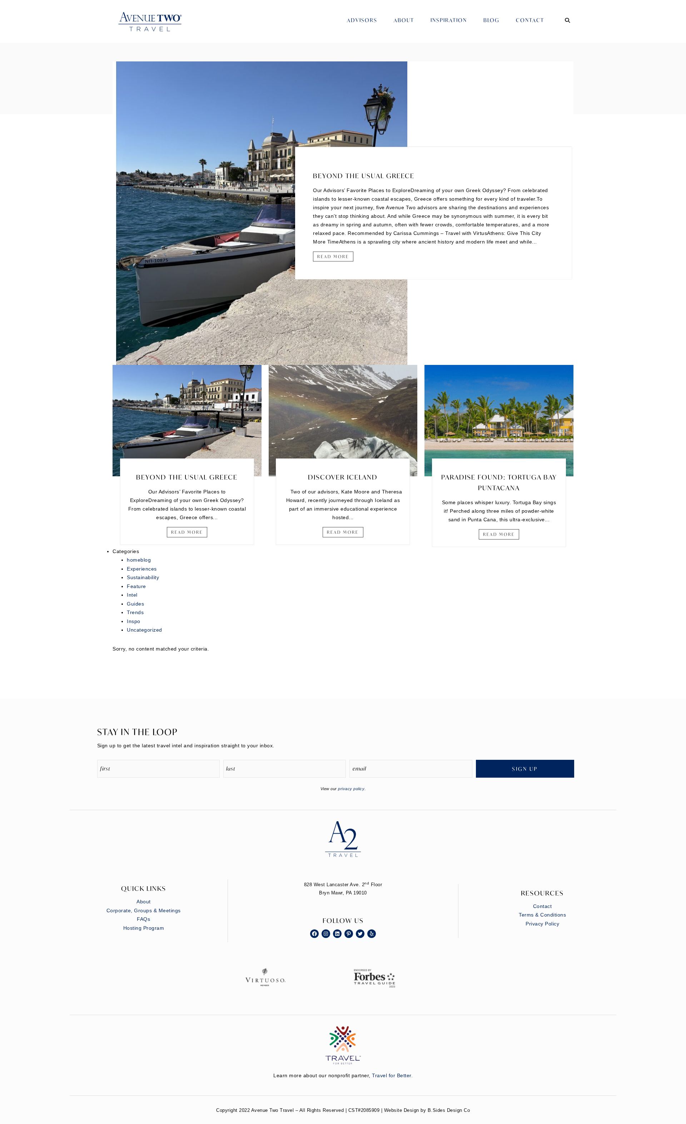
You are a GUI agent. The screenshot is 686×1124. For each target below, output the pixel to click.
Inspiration (449, 20)
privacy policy (351, 789)
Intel (132, 595)
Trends (135, 612)
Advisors (362, 20)
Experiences (142, 569)
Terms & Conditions (542, 915)
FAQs (143, 919)
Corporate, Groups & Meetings (143, 910)
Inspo (133, 621)
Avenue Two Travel (157, 27)
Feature (136, 586)
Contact (530, 20)
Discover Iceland (343, 477)
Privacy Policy (542, 924)
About (404, 20)
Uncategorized (144, 630)
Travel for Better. (392, 1075)
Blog (491, 20)
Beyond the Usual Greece (363, 175)
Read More (333, 256)
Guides (135, 604)
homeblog (139, 560)
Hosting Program (143, 928)
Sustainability (143, 577)
